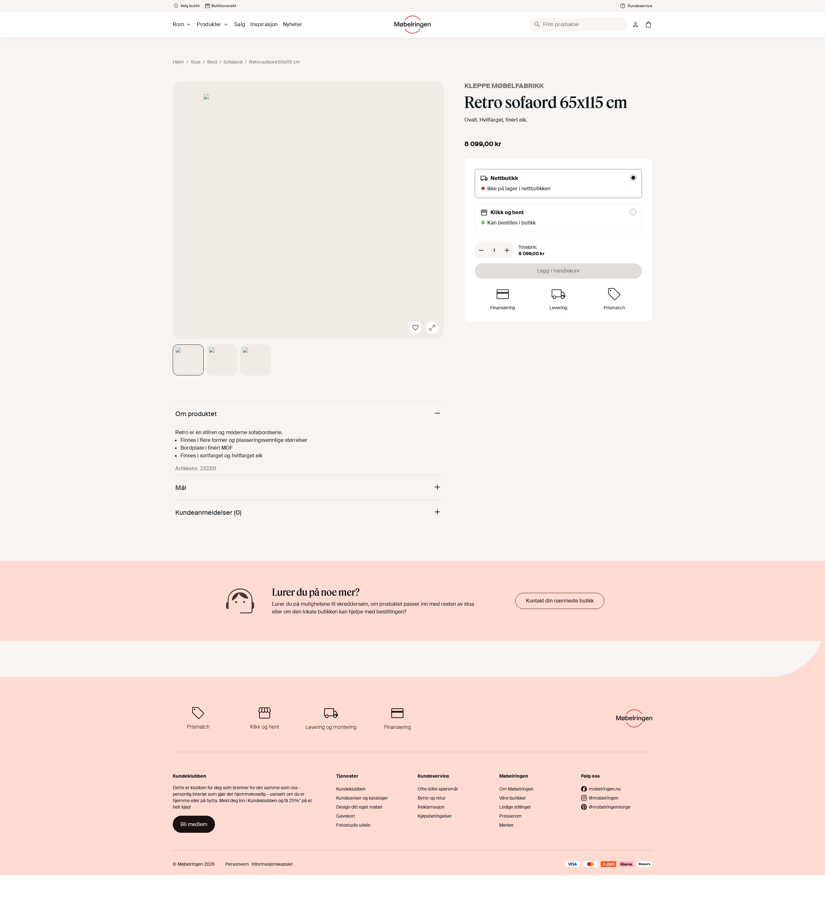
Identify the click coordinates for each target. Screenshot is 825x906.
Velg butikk (190, 5)
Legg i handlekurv (558, 270)
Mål (180, 487)
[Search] (537, 24)
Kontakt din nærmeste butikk (560, 600)
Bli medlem (193, 824)
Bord (212, 62)
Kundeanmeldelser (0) (208, 512)
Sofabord (233, 62)
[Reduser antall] (481, 250)
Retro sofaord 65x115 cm (274, 62)
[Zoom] (432, 327)
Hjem (178, 62)
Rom (178, 24)
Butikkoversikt (223, 5)
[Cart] (648, 24)
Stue (195, 62)
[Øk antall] (507, 250)
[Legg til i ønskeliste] (415, 327)
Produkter (209, 24)
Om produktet (196, 414)
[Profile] (635, 24)
